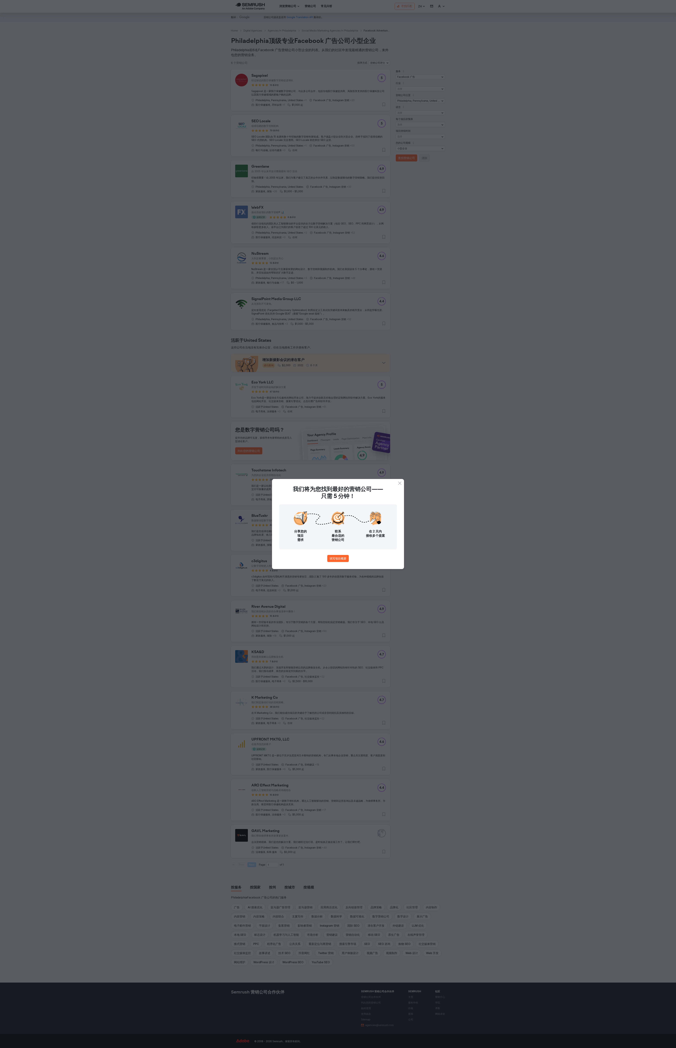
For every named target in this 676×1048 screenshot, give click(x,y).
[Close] (400, 483)
